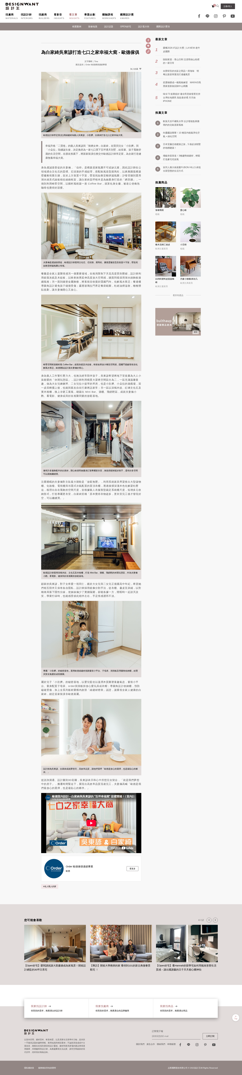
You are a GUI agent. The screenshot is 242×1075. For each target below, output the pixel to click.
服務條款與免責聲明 (47, 1068)
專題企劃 (89, 14)
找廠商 (10, 14)
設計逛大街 (143, 26)
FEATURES (90, 18)
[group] (55, 946)
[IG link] (216, 16)
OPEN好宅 (125, 26)
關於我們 (140, 1044)
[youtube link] (214, 1045)
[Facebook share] (148, 40)
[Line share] (148, 45)
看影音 (58, 14)
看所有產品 (178, 295)
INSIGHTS (59, 18)
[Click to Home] (22, 6)
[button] (209, 920)
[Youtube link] (233, 16)
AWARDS (124, 18)
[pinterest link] (224, 16)
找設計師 (26, 14)
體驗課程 (107, 14)
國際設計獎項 (163, 26)
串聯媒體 (171, 1044)
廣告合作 (150, 1044)
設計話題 (108, 26)
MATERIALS (12, 18)
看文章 (73, 14)
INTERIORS (27, 18)
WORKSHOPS (109, 18)
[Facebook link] (199, 16)
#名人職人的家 (49, 886)
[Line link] (207, 16)
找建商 (43, 14)
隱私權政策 (29, 1068)
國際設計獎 (127, 14)
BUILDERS (44, 18)
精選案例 (76, 26)
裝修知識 (92, 26)
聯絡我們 (161, 1044)
